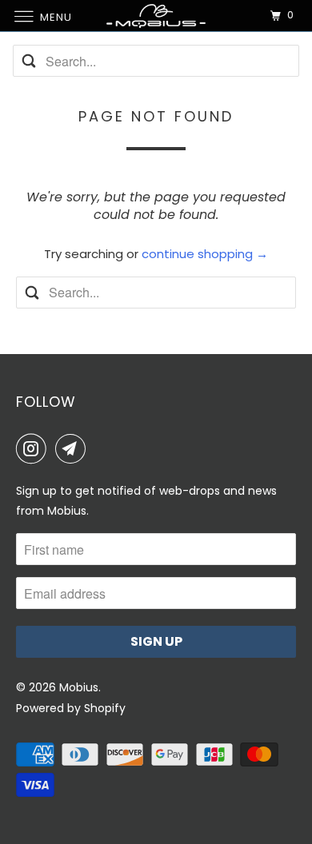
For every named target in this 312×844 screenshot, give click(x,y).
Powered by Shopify (71, 708)
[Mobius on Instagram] (34, 448)
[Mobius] (156, 15)
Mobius (78, 687)
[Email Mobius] (73, 448)
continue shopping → (205, 253)
